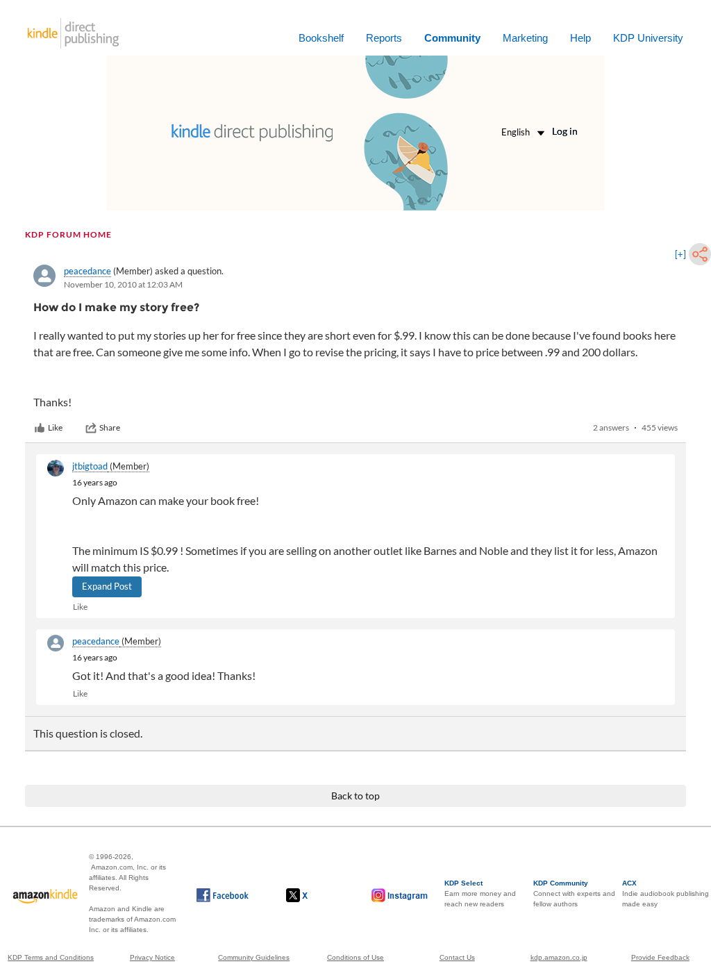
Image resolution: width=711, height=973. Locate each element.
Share (109, 427)
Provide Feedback (660, 957)
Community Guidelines (254, 957)
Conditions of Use (355, 957)
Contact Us (457, 957)
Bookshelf (321, 38)
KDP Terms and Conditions (51, 957)
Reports (384, 38)
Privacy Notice (152, 957)
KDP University (648, 38)
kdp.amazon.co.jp (558, 957)
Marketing (525, 38)
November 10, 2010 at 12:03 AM (123, 284)
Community (452, 38)
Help (580, 38)
